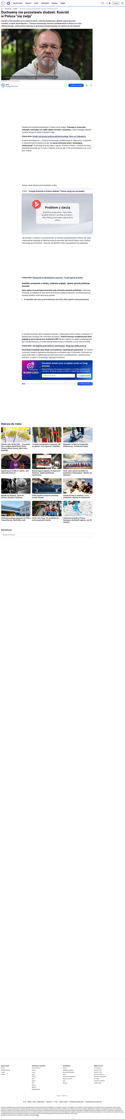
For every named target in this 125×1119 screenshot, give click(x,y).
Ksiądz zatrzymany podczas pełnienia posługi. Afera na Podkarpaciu (59, 136)
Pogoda (54, 3)
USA (33, 1083)
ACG (7, 84)
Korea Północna (36, 1068)
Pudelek (3, 1074)
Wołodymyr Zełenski (99, 1081)
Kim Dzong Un (98, 1068)
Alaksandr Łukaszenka (100, 1076)
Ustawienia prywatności (93, 1102)
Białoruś (34, 1087)
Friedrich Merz (97, 1083)
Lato (64, 1081)
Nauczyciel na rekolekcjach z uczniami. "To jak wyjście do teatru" (58, 278)
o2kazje (28, 3)
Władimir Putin (98, 1072)
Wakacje (65, 1083)
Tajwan (34, 1081)
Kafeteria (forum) (5, 1070)
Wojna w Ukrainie (67, 1078)
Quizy (36, 3)
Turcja (33, 1072)
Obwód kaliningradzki (68, 1072)
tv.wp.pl (3, 1072)
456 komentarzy (77, 85)
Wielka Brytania (36, 1089)
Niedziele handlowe (68, 1070)
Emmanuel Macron (99, 1074)
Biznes (63, 3)
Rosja (33, 1074)
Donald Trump (98, 1070)
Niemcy (34, 1085)
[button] (108, 3)
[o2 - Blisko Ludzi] (10, 3)
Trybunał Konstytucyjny (69, 1076)
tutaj (37, 1115)
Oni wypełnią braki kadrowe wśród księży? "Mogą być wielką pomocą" (60, 346)
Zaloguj (116, 3)
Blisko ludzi (17, 3)
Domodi (3, 1068)
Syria (33, 1078)
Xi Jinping (96, 1078)
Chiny (64, 1074)
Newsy (64, 1068)
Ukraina (34, 1070)
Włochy (34, 1076)
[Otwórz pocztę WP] (102, 3)
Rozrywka (45, 3)
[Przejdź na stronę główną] (3, 5)
